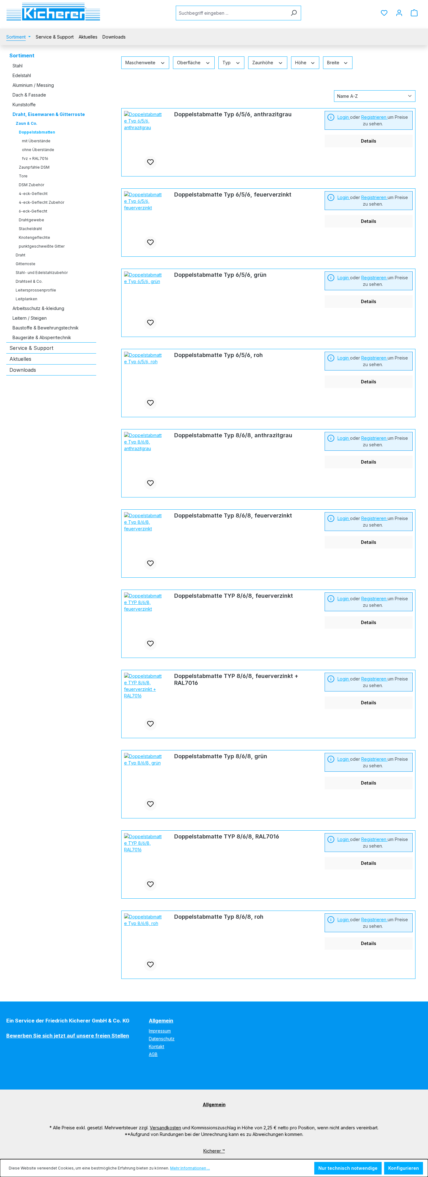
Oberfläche (189, 62)
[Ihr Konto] (399, 13)
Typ (227, 62)
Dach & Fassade (29, 94)
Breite (334, 62)
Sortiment (21, 55)
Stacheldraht (30, 228)
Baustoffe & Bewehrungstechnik (46, 327)
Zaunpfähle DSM (34, 167)
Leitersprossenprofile (36, 290)
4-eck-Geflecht (33, 193)
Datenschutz (162, 1038)
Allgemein (161, 1020)
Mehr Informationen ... (190, 1168)
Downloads (22, 370)
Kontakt (156, 1046)
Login (343, 117)
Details (368, 141)
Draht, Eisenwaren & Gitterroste (49, 114)
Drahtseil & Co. (29, 281)
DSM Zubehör (31, 184)
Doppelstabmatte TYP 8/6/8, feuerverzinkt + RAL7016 (236, 679)
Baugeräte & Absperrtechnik (42, 337)
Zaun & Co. (26, 123)
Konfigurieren (403, 1168)
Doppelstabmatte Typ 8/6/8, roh (219, 916)
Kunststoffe (24, 104)
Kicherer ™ (214, 1150)
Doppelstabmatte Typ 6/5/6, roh (218, 355)
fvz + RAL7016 (35, 158)
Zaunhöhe (263, 62)
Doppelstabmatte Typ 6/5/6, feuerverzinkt (232, 194)
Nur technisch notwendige (348, 1168)
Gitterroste (25, 263)
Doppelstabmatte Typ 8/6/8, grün (220, 756)
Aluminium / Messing (33, 85)
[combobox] (231, 13)
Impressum (160, 1030)
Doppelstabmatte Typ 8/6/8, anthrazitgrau (233, 435)
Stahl (18, 65)
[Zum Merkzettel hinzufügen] (150, 162)
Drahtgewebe (31, 220)
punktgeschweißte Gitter (42, 246)
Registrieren (374, 117)
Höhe (301, 62)
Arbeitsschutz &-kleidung (38, 308)
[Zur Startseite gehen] (53, 12)
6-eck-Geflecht (33, 211)
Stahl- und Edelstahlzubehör (42, 272)
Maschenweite (141, 62)
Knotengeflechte (34, 237)
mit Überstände (36, 141)
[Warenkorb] (414, 13)
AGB (153, 1054)
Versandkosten (165, 1127)
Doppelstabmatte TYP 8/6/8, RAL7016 (226, 836)
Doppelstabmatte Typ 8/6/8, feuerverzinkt (233, 515)
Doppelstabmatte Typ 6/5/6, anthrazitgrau (233, 114)
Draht (20, 255)
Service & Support (31, 348)
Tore (23, 176)
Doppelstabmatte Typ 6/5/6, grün (220, 274)
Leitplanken (26, 299)
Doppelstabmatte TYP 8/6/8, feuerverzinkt (233, 595)
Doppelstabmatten (37, 132)
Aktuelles (20, 359)
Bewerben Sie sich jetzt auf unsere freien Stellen (67, 1036)
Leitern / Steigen (30, 318)
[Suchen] (293, 13)
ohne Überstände (38, 149)
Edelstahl (22, 75)
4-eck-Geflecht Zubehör (41, 202)
